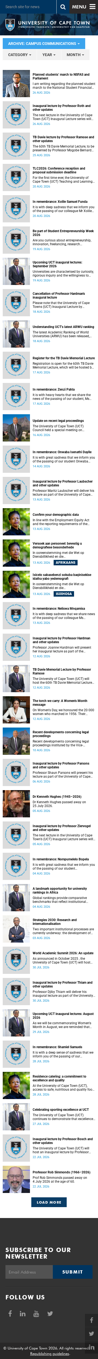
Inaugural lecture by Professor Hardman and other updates (61, 640)
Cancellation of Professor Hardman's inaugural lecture (59, 295)
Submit (72, 1272)
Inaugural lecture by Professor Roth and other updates (62, 108)
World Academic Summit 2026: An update (63, 953)
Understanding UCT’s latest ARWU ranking (63, 327)
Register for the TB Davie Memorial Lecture (64, 358)
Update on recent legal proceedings (58, 421)
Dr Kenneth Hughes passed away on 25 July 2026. (59, 804)
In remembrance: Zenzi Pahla (54, 389)
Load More (49, 1202)
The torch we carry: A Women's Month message (60, 703)
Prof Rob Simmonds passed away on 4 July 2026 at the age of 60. (60, 1179)
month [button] (74, 55)
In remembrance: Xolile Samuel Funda (60, 202)
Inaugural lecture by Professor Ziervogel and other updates (62, 828)
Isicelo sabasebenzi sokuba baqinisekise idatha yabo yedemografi (62, 577)
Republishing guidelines (49, 1353)
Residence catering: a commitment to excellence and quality (59, 1078)
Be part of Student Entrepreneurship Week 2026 (63, 233)
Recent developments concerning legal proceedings (61, 734)
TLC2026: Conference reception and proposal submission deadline (59, 170)
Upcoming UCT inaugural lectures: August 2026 (63, 1016)
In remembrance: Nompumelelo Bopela (61, 859)
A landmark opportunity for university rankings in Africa (60, 890)
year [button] (47, 55)
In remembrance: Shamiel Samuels (57, 1047)
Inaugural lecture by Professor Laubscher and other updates (63, 483)
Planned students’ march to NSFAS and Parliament (61, 76)
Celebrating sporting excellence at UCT (61, 1110)
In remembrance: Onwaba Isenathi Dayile (62, 452)
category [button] (18, 55)
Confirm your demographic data (56, 515)
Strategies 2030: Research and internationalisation (55, 922)
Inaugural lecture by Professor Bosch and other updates (63, 1141)
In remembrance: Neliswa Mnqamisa (59, 609)
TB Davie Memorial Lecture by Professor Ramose (62, 671)
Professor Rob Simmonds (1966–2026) (61, 1172)
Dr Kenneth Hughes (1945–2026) (57, 797)
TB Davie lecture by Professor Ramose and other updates (63, 139)
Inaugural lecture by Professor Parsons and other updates (61, 765)
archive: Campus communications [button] (42, 43)
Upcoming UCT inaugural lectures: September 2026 (57, 264)
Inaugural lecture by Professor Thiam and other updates (63, 984)
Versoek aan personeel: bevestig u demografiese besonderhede (57, 545)
